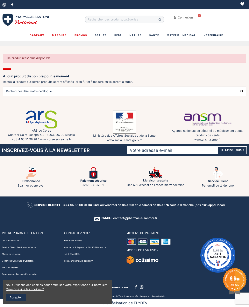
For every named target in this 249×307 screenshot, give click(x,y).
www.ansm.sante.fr (207, 139)
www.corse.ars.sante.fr (55, 139)
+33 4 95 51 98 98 (24, 139)
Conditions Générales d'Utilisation (17, 261)
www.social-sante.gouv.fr (124, 140)
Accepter (16, 297)
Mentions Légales (10, 267)
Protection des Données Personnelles (20, 274)
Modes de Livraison (11, 254)
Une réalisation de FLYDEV (124, 303)
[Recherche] (160, 19)
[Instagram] (142, 287)
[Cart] (198, 17)
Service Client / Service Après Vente (19, 247)
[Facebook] (136, 287)
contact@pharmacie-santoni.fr (78, 261)
